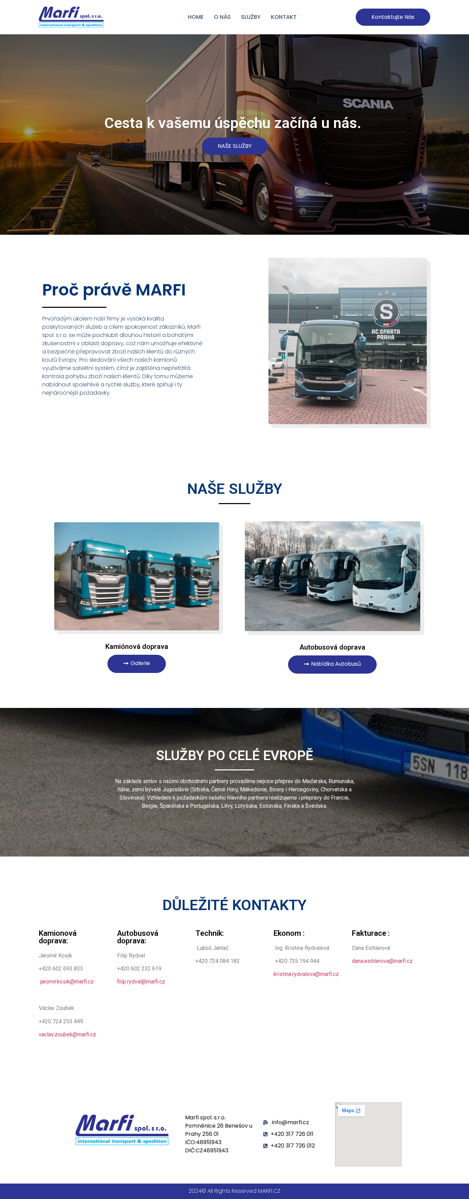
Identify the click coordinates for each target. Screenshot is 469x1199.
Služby (251, 17)
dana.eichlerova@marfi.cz (382, 961)
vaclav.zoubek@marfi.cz (67, 1034)
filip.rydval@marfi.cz (141, 981)
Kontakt (284, 17)
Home (196, 17)
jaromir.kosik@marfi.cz (67, 981)
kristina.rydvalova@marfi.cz (306, 974)
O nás (222, 17)
